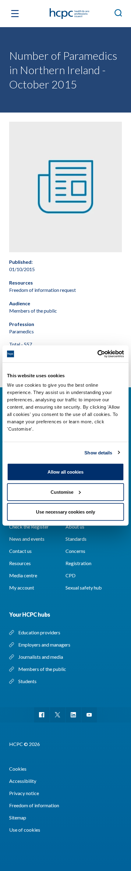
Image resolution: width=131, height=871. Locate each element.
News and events (26, 539)
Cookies (18, 769)
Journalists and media (40, 657)
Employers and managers (44, 644)
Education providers (39, 632)
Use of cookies (24, 830)
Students (27, 681)
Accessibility (22, 781)
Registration (78, 563)
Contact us (20, 551)
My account (21, 587)
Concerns (75, 551)
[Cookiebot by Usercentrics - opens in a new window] (97, 354)
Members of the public (42, 669)
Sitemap (17, 817)
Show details (98, 452)
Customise (62, 491)
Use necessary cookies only (65, 511)
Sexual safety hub (84, 587)
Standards (76, 539)
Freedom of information (34, 805)
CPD (71, 575)
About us (75, 526)
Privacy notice (24, 793)
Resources (20, 563)
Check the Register (29, 526)
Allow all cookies (65, 472)
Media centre (23, 575)
